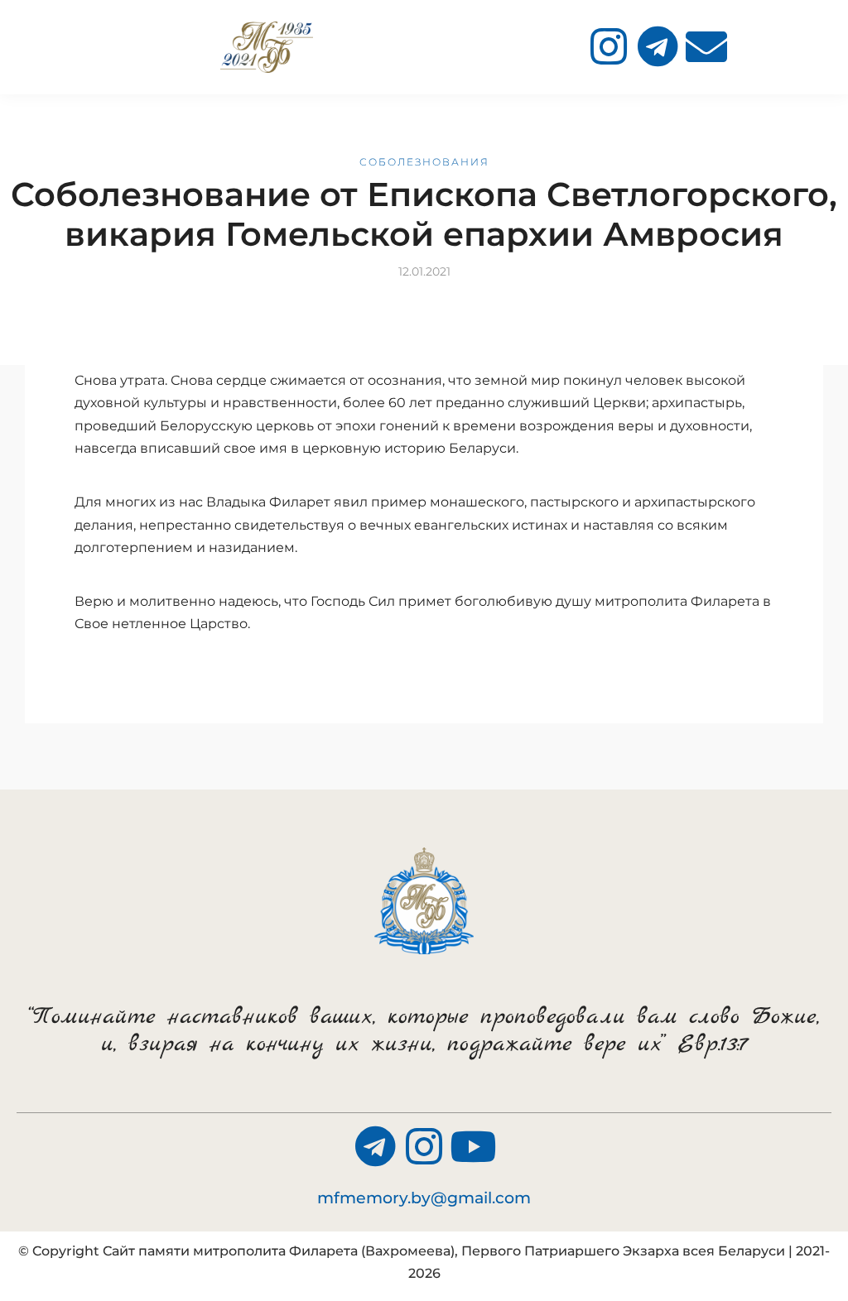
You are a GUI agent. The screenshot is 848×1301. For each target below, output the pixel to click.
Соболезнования (424, 162)
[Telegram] (657, 46)
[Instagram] (608, 46)
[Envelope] (706, 46)
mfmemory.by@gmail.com (424, 1197)
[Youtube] (473, 1146)
